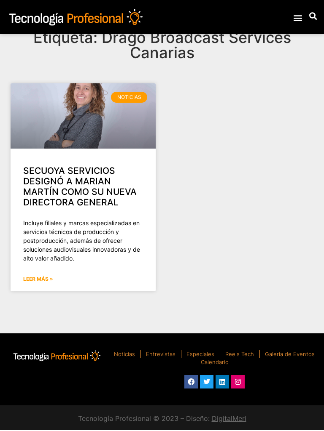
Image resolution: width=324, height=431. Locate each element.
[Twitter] (206, 381)
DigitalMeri (229, 418)
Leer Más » (38, 279)
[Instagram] (238, 381)
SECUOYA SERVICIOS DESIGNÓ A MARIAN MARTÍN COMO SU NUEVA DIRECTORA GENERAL (80, 186)
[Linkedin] (222, 381)
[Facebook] (191, 381)
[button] (298, 17)
